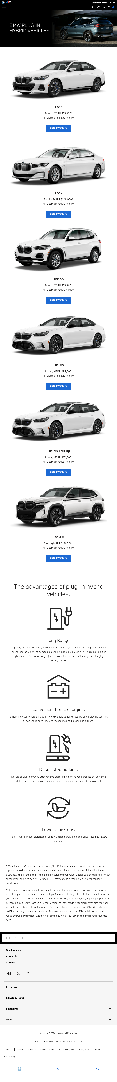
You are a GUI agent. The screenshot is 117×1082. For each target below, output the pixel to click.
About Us (11, 956)
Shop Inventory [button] (58, 127)
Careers (10, 962)
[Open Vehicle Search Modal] (93, 7)
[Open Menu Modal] (4, 7)
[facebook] (9, 973)
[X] (18, 973)
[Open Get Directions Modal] (109, 7)
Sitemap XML (54, 1049)
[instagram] (27, 973)
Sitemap (32, 1049)
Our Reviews (13, 950)
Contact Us (8, 1049)
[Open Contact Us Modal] (97, 1069)
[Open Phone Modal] (103, 7)
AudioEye (96, 1049)
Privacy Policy (83, 1049)
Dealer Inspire (76, 1041)
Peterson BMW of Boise (67, 1033)
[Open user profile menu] (114, 7)
